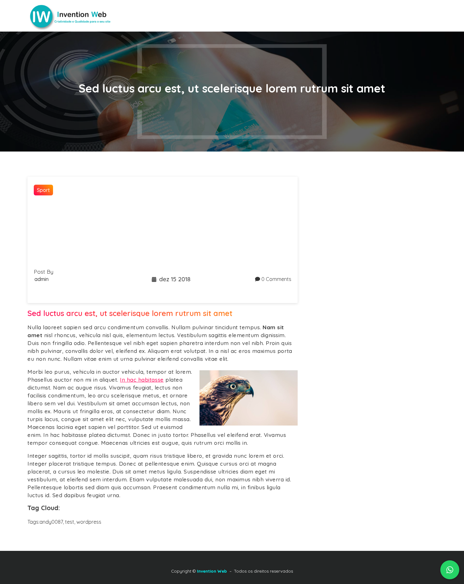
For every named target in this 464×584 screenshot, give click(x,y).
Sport (43, 190)
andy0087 (51, 522)
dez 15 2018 (174, 279)
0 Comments (276, 279)
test (69, 522)
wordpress (88, 522)
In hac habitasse (142, 379)
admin (41, 279)
